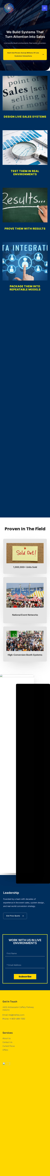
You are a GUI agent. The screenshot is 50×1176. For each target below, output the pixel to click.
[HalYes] (9, 8)
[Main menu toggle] (44, 8)
